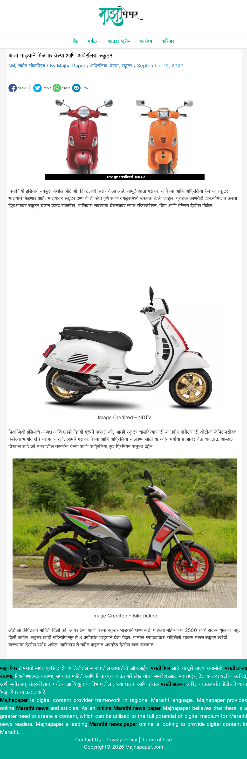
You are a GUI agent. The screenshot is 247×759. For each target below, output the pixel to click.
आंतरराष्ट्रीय (119, 41)
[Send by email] (80, 88)
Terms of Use (157, 740)
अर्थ (11, 66)
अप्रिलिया (98, 66)
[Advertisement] (88, 251)
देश (75, 41)
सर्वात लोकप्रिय (31, 66)
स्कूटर (127, 66)
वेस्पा (114, 66)
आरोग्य (146, 41)
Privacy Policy (121, 740)
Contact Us (88, 740)
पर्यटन (93, 41)
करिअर (168, 41)
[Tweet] (42, 88)
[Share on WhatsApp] (61, 88)
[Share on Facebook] (17, 88)
